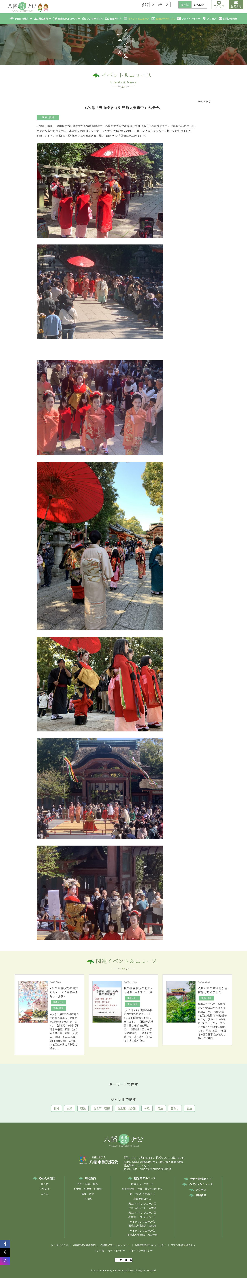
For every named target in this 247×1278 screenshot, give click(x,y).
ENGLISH (199, 4)
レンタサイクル (95, 18)
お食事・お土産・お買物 (88, 1188)
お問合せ (236, 6)
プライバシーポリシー (141, 1250)
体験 (147, 1108)
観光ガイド (116, 18)
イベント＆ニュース (138, 18)
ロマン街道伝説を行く (183, 1245)
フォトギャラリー (191, 18)
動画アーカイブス (165, 18)
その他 (87, 1198)
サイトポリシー (116, 1250)
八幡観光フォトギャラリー (115, 1245)
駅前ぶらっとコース (142, 1183)
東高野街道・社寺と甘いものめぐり (142, 1188)
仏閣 (70, 1108)
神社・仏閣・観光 (88, 1183)
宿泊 (160, 1108)
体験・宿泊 (87, 1193)
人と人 (44, 1193)
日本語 (185, 4)
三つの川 (45, 1188)
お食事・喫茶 (101, 1108)
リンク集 (99, 1250)
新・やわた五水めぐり (142, 1193)
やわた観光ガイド (201, 1178)
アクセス (219, 6)
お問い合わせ (230, 18)
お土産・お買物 (127, 1108)
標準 (160, 4)
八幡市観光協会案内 (84, 1245)
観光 (83, 1108)
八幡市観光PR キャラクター (150, 1245)
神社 (56, 1108)
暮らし (175, 1108)
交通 (189, 1108)
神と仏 (44, 1183)
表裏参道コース (142, 1198)
